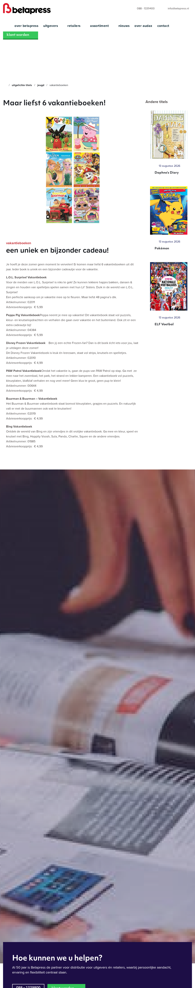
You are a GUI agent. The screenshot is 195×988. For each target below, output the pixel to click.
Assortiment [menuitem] (100, 26)
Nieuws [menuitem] (124, 26)
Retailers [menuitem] (74, 26)
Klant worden (18, 35)
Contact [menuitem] (163, 26)
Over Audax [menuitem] (143, 26)
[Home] (4, 85)
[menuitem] (142, 9)
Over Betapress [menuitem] (26, 26)
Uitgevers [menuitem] (51, 26)
